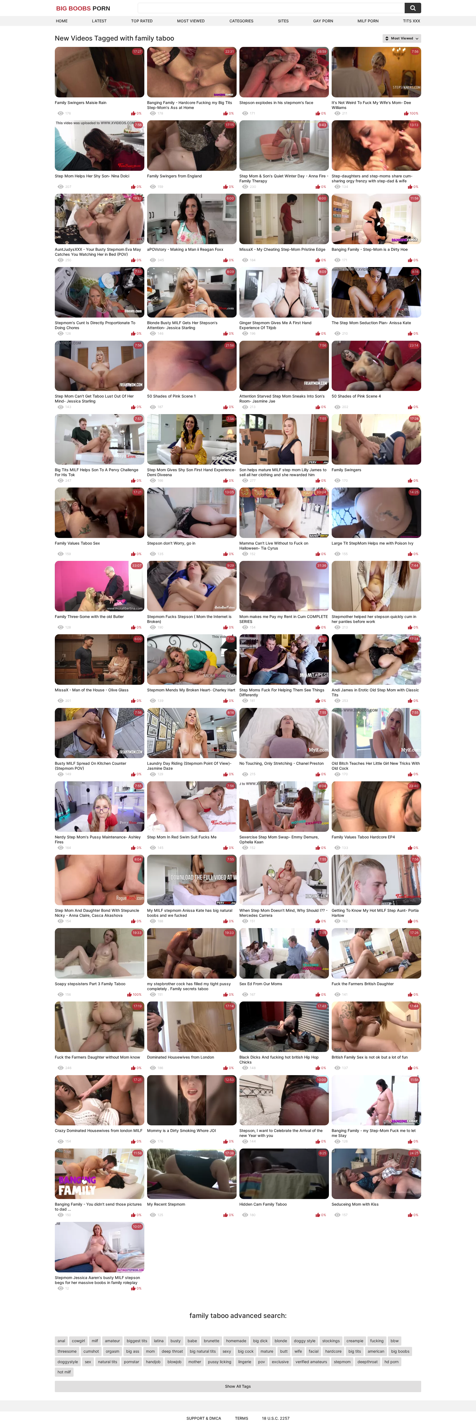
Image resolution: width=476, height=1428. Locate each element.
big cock (246, 1351)
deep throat (172, 1351)
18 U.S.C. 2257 (276, 1418)
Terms (241, 1418)
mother (194, 1361)
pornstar (131, 1361)
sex (88, 1361)
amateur (112, 1340)
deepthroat (368, 1361)
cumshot (91, 1351)
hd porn (392, 1361)
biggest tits (137, 1340)
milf (95, 1340)
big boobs (400, 1351)
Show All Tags (238, 1386)
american (376, 1351)
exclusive (280, 1361)
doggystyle (68, 1361)
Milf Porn (368, 20)
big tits (354, 1351)
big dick (260, 1340)
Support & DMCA (203, 1418)
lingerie (244, 1361)
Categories (241, 20)
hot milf (64, 1372)
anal (61, 1340)
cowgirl (78, 1340)
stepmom (342, 1361)
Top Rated (142, 20)
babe (192, 1340)
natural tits (107, 1361)
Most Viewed (191, 20)
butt (284, 1351)
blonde (281, 1340)
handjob (153, 1361)
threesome (67, 1351)
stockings (331, 1340)
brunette (211, 1340)
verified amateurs (311, 1361)
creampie (355, 1340)
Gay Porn (323, 20)
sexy (227, 1351)
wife (298, 1351)
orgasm (112, 1351)
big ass (132, 1351)
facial (313, 1351)
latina (159, 1340)
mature (267, 1351)
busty (176, 1340)
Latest (99, 20)
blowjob (174, 1361)
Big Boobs (83, 8)
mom (150, 1351)
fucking (377, 1340)
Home (61, 20)
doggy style (304, 1340)
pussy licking (219, 1361)
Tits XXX (411, 20)
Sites (283, 20)
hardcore (333, 1351)
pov (261, 1361)
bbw (395, 1340)
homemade (236, 1340)
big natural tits (203, 1351)
